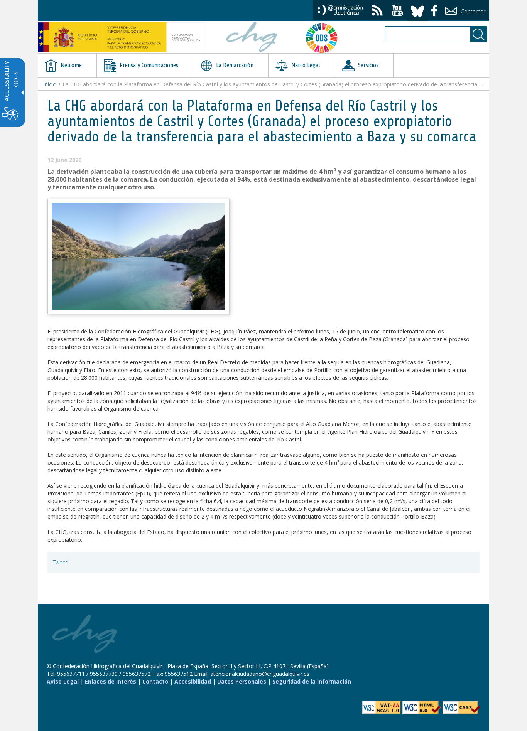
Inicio (50, 84)
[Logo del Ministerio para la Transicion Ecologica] (122, 37)
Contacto (155, 681)
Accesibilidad (192, 681)
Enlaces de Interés (110, 681)
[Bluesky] (417, 9)
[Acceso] (340, 9)
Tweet (60, 562)
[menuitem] (67, 65)
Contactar (472, 11)
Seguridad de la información (311, 681)
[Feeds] (377, 11)
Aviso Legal (63, 681)
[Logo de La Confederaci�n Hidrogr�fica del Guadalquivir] (252, 38)
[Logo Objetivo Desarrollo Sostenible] (324, 37)
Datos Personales (241, 681)
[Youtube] (397, 11)
